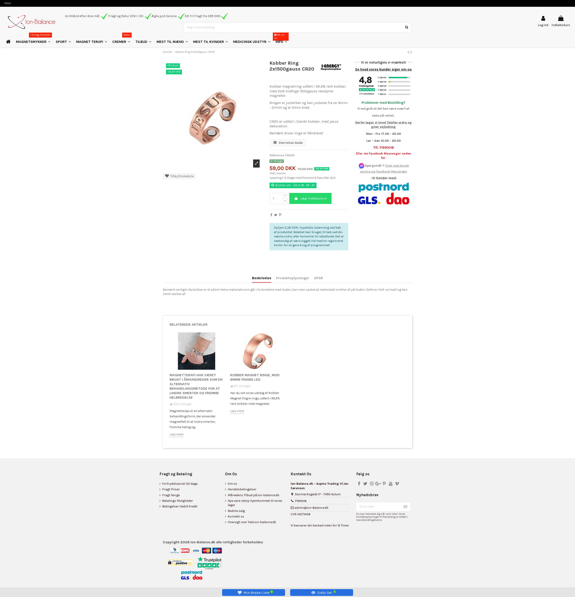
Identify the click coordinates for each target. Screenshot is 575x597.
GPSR (318, 278)
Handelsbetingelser (242, 489)
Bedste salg (236, 511)
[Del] (271, 215)
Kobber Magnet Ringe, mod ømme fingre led (255, 377)
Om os (232, 484)
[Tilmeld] (405, 506)
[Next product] (411, 52)
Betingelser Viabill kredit (179, 506)
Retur (7, 3)
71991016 (301, 501)
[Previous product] (408, 52)
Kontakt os (236, 516)
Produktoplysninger (292, 278)
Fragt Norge (171, 495)
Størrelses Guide (290, 143)
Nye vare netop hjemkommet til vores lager (255, 503)
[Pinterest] (280, 215)
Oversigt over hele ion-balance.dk (252, 522)
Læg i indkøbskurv (313, 198)
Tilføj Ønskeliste (181, 176)
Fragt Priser (171, 489)
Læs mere (176, 434)
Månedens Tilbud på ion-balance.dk (253, 495)
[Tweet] (275, 215)
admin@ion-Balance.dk (311, 508)
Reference (277, 155)
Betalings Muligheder (177, 501)
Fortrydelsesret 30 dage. (180, 484)
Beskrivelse (261, 278)
